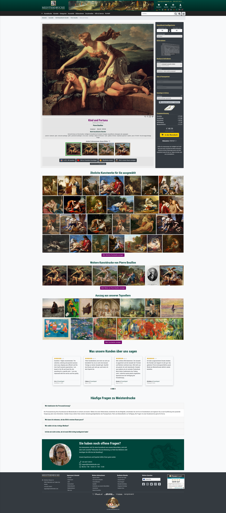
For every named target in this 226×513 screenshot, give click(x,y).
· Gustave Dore (120, 488)
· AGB (68, 482)
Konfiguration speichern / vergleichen (170, 102)
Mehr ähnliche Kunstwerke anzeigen (113, 255)
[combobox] (169, 36)
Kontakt (107, 13)
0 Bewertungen (101, 164)
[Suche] (176, 14)
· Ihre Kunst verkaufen (97, 479)
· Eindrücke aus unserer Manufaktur (100, 486)
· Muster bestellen (96, 490)
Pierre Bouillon (74, 18)
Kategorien (63, 13)
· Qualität (94, 484)
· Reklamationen (71, 488)
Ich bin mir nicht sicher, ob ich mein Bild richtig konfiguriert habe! (66, 432)
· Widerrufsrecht (71, 486)
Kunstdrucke (48, 13)
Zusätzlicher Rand (161, 34)
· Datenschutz (70, 484)
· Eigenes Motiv (95, 477)
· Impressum (70, 479)
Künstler (55, 13)
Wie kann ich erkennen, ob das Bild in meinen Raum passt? (64, 420)
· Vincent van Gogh (121, 477)
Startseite (44, 18)
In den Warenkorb (170, 135)
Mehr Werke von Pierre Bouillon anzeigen (113, 288)
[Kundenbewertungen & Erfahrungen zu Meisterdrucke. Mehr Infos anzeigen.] (176, 481)
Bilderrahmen (80, 13)
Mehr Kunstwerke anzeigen (113, 342)
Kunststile (71, 13)
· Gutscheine (95, 488)
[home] (42, 13)
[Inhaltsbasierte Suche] (179, 14)
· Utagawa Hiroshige (122, 486)
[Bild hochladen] (183, 14)
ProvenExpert (63, 381)
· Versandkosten (96, 482)
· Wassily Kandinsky (122, 484)
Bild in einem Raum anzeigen (127, 160)
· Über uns (69, 490)
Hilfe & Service (99, 13)
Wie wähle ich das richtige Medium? (57, 426)
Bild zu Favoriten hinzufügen (88, 160)
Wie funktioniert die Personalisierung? (57, 406)
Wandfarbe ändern (107, 160)
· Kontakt (69, 477)
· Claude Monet (121, 479)
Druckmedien (89, 13)
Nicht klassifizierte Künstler (62, 18)
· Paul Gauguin (120, 482)
